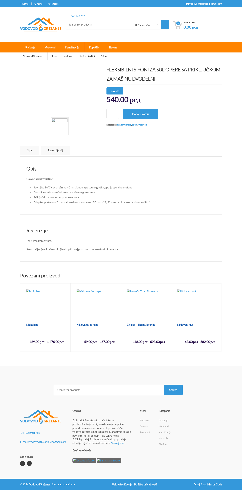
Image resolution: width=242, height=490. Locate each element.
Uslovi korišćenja (122, 484)
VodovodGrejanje (39, 484)
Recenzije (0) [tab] (55, 150)
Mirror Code (214, 484)
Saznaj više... (118, 443)
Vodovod (50, 47)
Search (173, 389)
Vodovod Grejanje (32, 56)
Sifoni (134, 124)
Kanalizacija (72, 47)
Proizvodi (145, 432)
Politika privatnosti (145, 484)
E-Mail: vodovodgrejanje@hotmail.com (43, 441)
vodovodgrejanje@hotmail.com (205, 3)
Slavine (113, 47)
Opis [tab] (29, 150)
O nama (38, 3)
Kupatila (94, 47)
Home (54, 56)
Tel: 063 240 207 (30, 433)
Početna (24, 3)
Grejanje (30, 47)
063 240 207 (78, 16)
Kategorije (53, 3)
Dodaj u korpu (140, 114)
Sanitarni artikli (124, 124)
